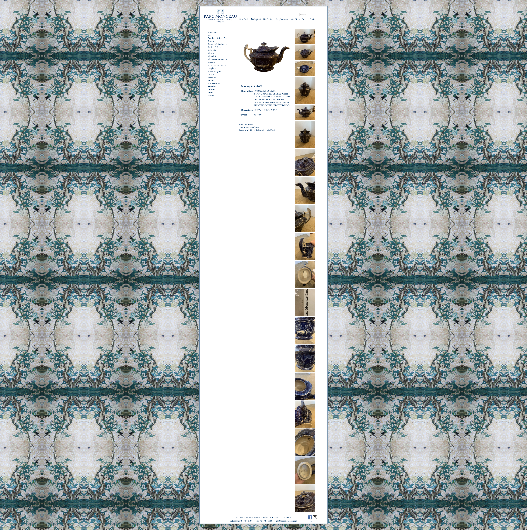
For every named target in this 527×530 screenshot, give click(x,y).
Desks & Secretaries (217, 65)
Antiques (256, 19)
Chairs (211, 53)
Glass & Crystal (214, 71)
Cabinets (212, 50)
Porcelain (212, 86)
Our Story (295, 19)
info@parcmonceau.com (286, 520)
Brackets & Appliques (217, 44)
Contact (313, 19)
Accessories (213, 32)
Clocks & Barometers (217, 59)
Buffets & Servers (215, 47)
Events (305, 19)
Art (209, 35)
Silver (210, 92)
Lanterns (212, 77)
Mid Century (268, 19)
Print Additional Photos (249, 127)
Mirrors (211, 80)
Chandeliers (213, 56)
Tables (211, 95)
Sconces (211, 89)
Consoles (212, 62)
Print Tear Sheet (246, 124)
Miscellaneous (214, 83)
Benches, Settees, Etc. (217, 38)
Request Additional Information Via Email (257, 130)
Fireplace (212, 68)
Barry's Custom (282, 19)
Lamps (211, 74)
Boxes (211, 41)
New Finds (244, 19)
